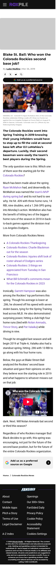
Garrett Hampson (25, 291)
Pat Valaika (30, 327)
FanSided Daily (36, 507)
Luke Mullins (13, 69)
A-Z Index (8, 533)
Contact (7, 502)
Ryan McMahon (12, 187)
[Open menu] (5, 4)
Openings (32, 496)
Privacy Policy (35, 513)
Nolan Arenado (37, 322)
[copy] (21, 74)
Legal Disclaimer (12, 524)
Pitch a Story (9, 513)
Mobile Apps (9, 507)
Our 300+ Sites (35, 502)
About (6, 496)
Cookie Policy (35, 518)
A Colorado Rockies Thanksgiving (26, 243)
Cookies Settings (37, 533)
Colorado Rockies (13, 175)
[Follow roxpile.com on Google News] (48, 462)
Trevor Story (10, 327)
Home (6, 475)
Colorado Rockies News (23, 475)
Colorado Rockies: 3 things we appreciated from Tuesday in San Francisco (26, 270)
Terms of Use (10, 518)
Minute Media (17, 542)
